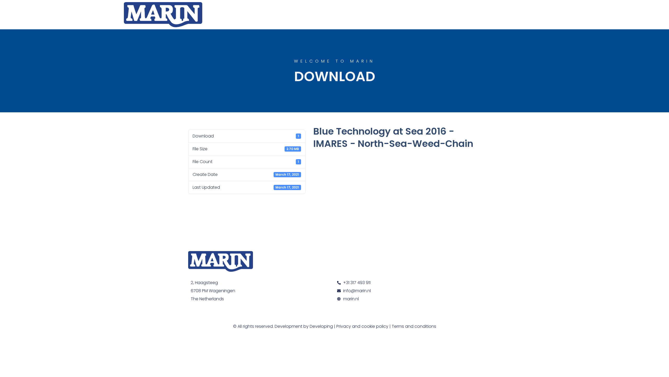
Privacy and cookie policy (362, 326)
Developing (321, 326)
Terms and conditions (414, 326)
